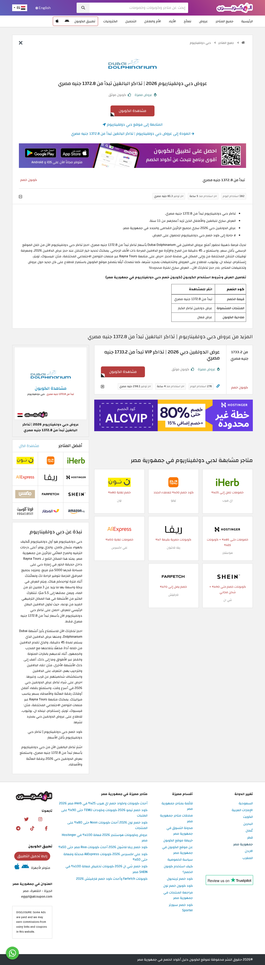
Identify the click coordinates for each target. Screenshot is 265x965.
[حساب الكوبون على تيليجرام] (18, 828)
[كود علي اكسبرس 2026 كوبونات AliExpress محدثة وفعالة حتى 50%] (119, 529)
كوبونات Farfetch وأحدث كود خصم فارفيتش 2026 (112, 879)
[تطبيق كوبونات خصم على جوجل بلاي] (67, 21)
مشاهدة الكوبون (132, 110)
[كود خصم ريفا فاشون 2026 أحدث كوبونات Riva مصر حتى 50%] (173, 529)
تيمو (173, 500)
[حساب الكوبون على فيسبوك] (46, 828)
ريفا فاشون (173, 547)
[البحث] (83, 8)
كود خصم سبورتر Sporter (181, 907)
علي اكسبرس (119, 547)
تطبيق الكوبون (84, 21)
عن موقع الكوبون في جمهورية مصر (177, 850)
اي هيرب (227, 500)
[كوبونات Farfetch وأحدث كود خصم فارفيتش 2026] (173, 576)
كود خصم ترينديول (180, 879)
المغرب (247, 858)
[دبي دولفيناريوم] (132, 63)
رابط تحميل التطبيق (32, 856)
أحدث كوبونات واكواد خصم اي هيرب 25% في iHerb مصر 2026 (103, 803)
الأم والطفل (152, 21)
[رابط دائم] (218, 386)
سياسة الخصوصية (180, 860)
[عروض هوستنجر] (173, 415)
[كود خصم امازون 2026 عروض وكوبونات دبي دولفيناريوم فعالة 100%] (76, 511)
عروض (203, 21)
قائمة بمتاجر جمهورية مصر (177, 806)
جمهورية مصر (243, 844)
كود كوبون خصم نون (178, 886)
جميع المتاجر (224, 21)
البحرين (248, 824)
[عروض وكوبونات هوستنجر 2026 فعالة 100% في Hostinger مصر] (227, 529)
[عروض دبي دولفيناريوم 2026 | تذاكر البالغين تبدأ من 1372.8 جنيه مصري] (50, 383)
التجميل (130, 21)
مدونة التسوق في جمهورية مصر (179, 830)
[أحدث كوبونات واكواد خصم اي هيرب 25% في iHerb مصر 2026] (227, 482)
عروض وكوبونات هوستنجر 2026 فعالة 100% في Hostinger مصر (105, 837)
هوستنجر (228, 553)
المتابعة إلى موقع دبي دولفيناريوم (134, 124)
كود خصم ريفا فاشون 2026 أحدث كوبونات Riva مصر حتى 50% (103, 847)
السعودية (246, 803)
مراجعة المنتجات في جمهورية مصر (178, 895)
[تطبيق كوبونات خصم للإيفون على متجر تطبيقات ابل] (57, 21)
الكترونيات (110, 21)
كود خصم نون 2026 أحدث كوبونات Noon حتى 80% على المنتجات (107, 825)
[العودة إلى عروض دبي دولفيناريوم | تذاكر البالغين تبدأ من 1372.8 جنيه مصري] (20, 43)
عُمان (249, 831)
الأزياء (172, 21)
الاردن (249, 851)
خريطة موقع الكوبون (178, 840)
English (44, 8)
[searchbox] (139, 8)
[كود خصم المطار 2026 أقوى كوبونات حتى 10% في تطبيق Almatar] (51, 511)
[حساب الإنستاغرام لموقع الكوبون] (40, 819)
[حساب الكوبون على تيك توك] (32, 828)
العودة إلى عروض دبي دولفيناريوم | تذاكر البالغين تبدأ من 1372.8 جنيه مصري (131, 133)
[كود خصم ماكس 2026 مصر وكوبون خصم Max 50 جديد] (25, 494)
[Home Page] (234, 7)
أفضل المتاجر (70, 446)
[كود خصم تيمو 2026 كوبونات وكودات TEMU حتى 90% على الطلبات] (173, 482)
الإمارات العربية (242, 810)
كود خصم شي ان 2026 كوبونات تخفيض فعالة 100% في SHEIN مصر (106, 869)
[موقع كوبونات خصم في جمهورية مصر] (243, 42)
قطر (250, 838)
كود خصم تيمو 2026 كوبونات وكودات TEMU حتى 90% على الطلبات (104, 813)
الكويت (248, 817)
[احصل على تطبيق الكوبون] (132, 155)
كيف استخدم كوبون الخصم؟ (178, 869)
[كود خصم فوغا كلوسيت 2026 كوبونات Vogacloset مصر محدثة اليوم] (25, 511)
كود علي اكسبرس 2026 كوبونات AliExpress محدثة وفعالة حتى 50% (105, 857)
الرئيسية (247, 21)
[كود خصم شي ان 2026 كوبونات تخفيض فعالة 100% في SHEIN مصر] (227, 576)
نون (119, 500)
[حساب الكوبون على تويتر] (26, 819)
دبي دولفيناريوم (201, 43)
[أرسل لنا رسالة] (12, 953)
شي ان (227, 600)
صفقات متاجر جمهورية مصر (176, 818)
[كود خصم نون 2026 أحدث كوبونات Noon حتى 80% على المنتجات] (119, 482)
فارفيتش (173, 595)
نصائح (187, 21)
